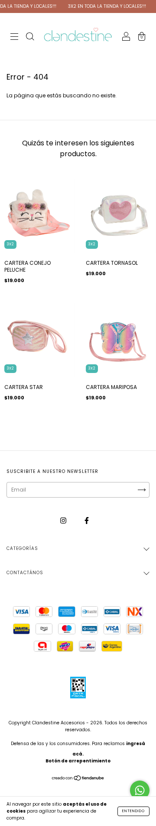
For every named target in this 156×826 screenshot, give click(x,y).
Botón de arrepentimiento (78, 761)
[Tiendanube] (78, 779)
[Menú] (14, 37)
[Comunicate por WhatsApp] (140, 790)
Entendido (133, 811)
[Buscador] (30, 37)
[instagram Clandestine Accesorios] (63, 520)
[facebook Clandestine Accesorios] (86, 520)
